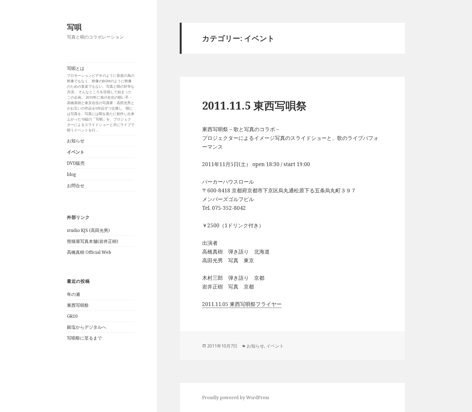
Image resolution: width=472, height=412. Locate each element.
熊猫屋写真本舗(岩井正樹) (92, 241)
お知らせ (75, 141)
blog (71, 174)
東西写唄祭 (78, 305)
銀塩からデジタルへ (86, 327)
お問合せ (75, 186)
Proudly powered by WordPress (235, 398)
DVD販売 (76, 163)
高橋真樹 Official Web (89, 252)
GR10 (72, 316)
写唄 (74, 27)
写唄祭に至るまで (84, 338)
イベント (75, 152)
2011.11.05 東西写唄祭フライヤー (242, 304)
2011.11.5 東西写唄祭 (254, 105)
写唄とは (100, 99)
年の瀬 (73, 294)
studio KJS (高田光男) (88, 230)
